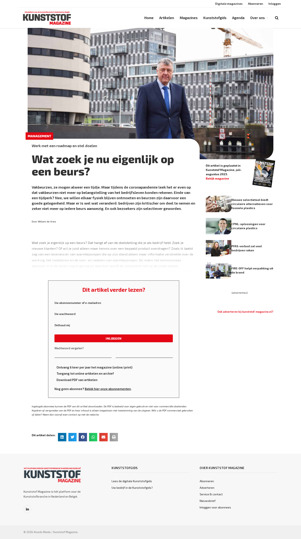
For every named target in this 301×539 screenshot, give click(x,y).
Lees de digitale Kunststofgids (132, 481)
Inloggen (274, 3)
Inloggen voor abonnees (215, 507)
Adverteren (207, 487)
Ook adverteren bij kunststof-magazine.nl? (245, 311)
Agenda (238, 18)
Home (149, 18)
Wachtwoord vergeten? (69, 348)
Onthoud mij (62, 325)
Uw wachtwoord (65, 314)
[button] (62, 437)
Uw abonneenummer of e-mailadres (77, 302)
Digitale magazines (229, 3)
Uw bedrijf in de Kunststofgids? (132, 487)
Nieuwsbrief (208, 500)
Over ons (257, 18)
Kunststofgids (214, 18)
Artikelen (166, 18)
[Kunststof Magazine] (47, 18)
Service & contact (211, 494)
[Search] (276, 17)
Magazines (189, 18)
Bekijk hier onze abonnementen (108, 389)
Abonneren (255, 3)
